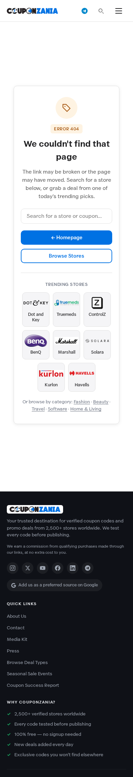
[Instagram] (12, 568)
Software (57, 408)
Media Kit (17, 639)
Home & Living (85, 408)
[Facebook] (57, 568)
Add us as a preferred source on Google (58, 584)
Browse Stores (66, 256)
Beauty (100, 401)
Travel (38, 408)
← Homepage (67, 237)
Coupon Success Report (33, 685)
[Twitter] (27, 568)
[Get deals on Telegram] (84, 11)
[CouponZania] (66, 509)
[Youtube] (42, 568)
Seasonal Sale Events (29, 673)
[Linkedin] (72, 568)
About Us (16, 616)
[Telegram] (87, 568)
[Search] (100, 10)
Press (13, 650)
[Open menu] (118, 10)
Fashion (82, 401)
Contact (16, 627)
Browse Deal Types (27, 662)
